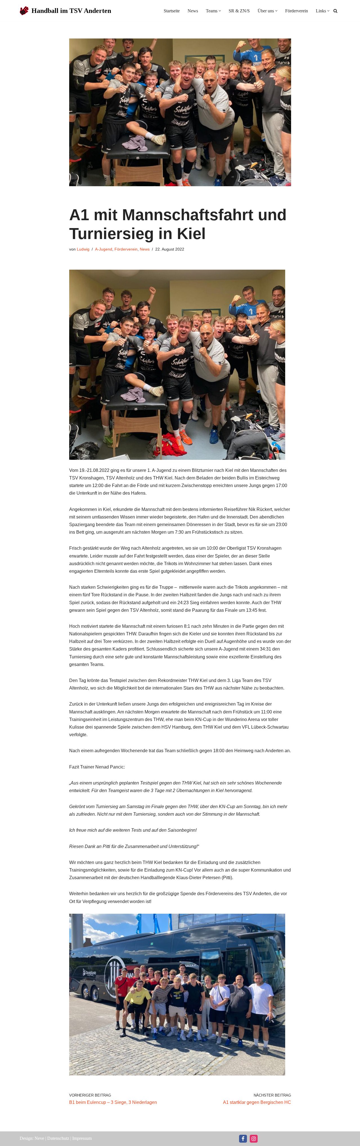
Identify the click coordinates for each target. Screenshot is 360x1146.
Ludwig (83, 249)
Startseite (172, 10)
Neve (39, 1138)
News (193, 10)
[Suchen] (335, 11)
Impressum (82, 1138)
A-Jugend (103, 249)
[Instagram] (254, 1139)
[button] (220, 11)
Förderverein (296, 10)
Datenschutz (58, 1138)
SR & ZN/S (239, 10)
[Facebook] (243, 1139)
